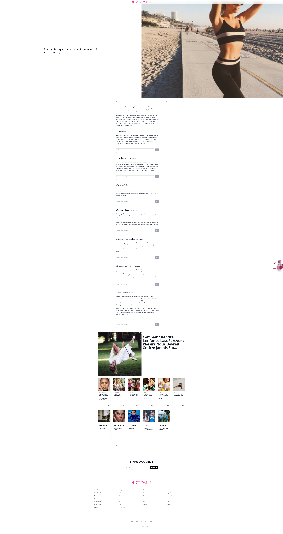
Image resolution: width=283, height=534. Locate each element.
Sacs (168, 490)
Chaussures (170, 498)
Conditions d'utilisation (130, 471)
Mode (144, 495)
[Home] (116, 102)
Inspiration (169, 493)
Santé (120, 493)
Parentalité (169, 495)
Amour (96, 507)
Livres (120, 504)
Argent (144, 498)
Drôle (144, 501)
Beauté (96, 490)
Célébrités (121, 495)
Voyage (168, 504)
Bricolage (96, 495)
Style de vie (154, 467)
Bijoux (144, 493)
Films (120, 501)
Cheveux (96, 498)
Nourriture (121, 498)
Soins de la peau (98, 493)
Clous (144, 490)
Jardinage (145, 504)
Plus (157, 150)
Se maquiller (97, 501)
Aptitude (169, 501)
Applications (122, 507)
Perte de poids (97, 504)
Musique (121, 490)
